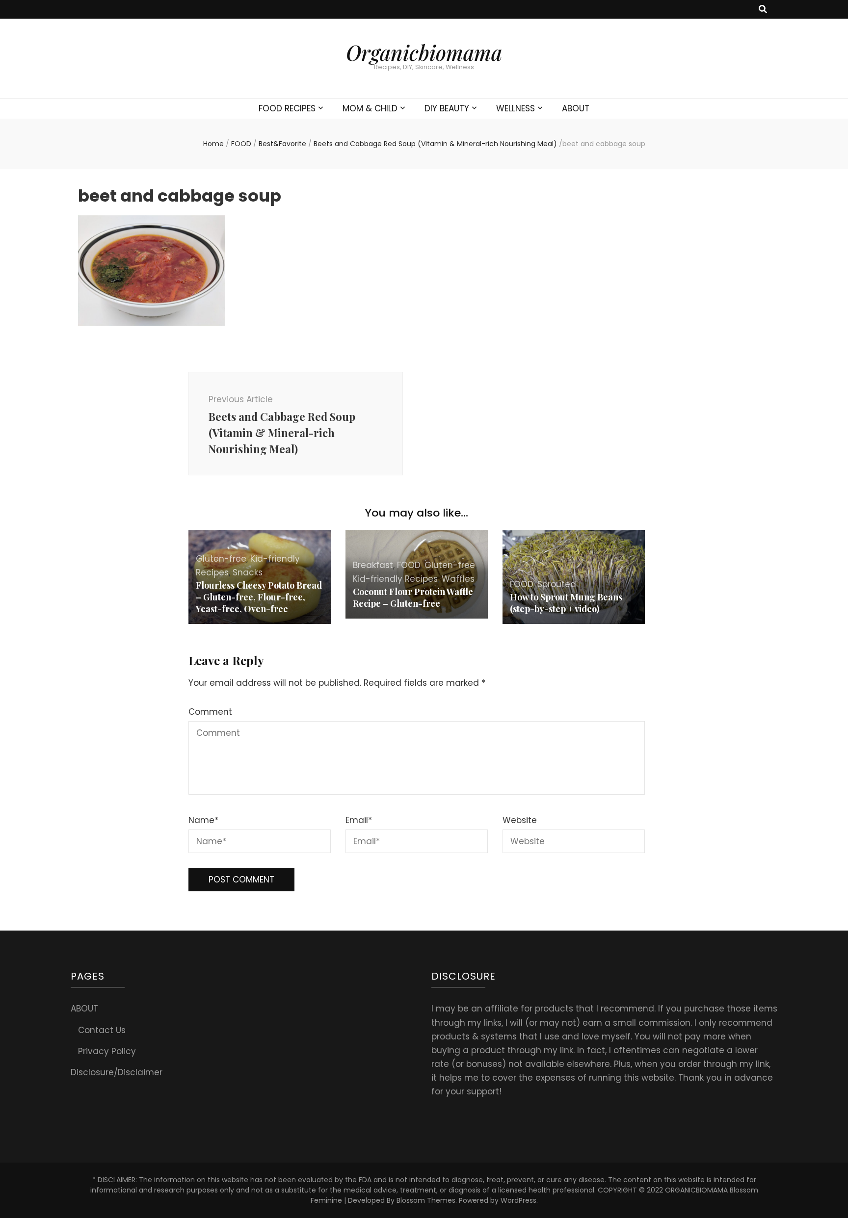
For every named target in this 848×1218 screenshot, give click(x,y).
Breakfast (373, 565)
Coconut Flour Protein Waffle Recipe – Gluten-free (413, 597)
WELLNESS (515, 108)
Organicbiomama (424, 52)
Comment (210, 712)
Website (520, 820)
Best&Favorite (282, 144)
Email (358, 820)
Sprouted (556, 584)
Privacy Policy (107, 1051)
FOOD (241, 144)
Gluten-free (221, 559)
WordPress (518, 1200)
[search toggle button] (763, 9)
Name (203, 820)
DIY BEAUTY (446, 108)
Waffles (458, 579)
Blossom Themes (426, 1200)
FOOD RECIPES (287, 108)
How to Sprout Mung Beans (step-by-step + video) (566, 603)
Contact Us (102, 1030)
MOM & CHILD (370, 108)
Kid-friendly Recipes (395, 579)
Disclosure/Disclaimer (116, 1072)
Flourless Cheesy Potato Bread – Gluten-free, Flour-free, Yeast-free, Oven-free (259, 597)
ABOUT (575, 108)
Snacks (248, 572)
